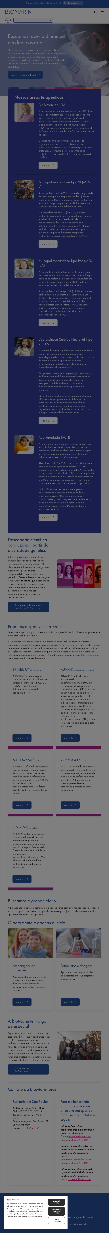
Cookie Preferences (56, 1220)
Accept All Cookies (56, 1202)
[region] (36, 1212)
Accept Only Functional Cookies (56, 1211)
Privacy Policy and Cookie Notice (22, 1214)
